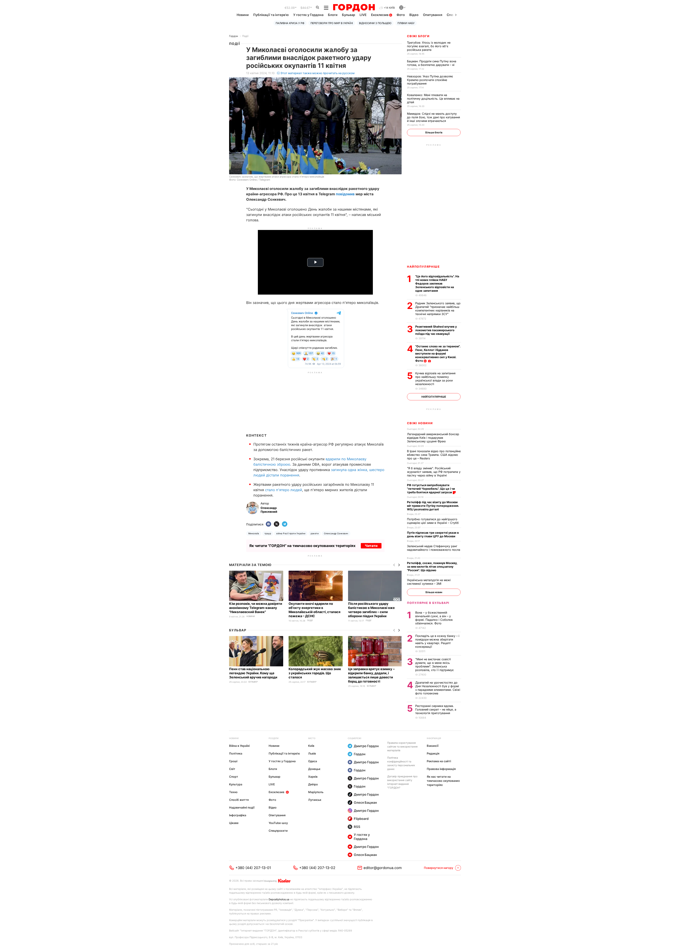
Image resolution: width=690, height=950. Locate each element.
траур (267, 533)
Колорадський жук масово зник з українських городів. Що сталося (315, 673)
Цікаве (233, 823)
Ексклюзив (380, 15)
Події (245, 36)
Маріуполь (315, 792)
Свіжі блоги (418, 36)
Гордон (233, 36)
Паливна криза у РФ (290, 23)
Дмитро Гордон (366, 746)
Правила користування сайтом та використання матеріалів (402, 746)
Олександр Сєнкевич (336, 533)
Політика (235, 753)
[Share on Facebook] (268, 524)
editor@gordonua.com (383, 868)
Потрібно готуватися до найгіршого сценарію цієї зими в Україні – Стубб (433, 521)
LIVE (363, 15)
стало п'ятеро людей (283, 490)
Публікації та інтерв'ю (271, 15)
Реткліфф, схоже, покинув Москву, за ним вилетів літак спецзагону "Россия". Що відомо (432, 566)
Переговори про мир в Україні (331, 23)
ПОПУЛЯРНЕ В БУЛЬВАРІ (428, 603)
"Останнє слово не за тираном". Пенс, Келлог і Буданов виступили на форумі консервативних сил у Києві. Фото (437, 353)
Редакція (433, 753)
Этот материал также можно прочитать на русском (317, 73)
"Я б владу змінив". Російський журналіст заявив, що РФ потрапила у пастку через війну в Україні (434, 471)
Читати (371, 546)
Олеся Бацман (365, 802)
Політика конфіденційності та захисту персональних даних (401, 763)
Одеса (312, 761)
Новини (243, 15)
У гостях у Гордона (308, 15)
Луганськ (314, 800)
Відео (413, 15)
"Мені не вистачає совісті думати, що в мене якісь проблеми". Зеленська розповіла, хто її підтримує (435, 664)
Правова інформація (441, 769)
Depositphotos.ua (279, 899)
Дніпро (313, 784)
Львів (312, 753)
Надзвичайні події (241, 807)
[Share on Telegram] (284, 524)
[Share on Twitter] (276, 524)
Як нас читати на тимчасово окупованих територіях (443, 781)
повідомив (345, 194)
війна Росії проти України (290, 533)
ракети (315, 533)
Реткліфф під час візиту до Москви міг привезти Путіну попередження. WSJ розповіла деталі (433, 505)
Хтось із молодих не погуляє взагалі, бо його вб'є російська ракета (428, 46)
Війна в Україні (239, 746)
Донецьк (314, 769)
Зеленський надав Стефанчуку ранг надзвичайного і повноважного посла (433, 549)
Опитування (432, 15)
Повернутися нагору (438, 868)
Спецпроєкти (278, 830)
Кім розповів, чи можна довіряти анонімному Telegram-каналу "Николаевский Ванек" (255, 608)
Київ (311, 746)
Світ (232, 769)
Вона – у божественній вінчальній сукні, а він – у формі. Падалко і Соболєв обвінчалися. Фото (434, 618)
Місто (311, 738)
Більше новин (434, 592)
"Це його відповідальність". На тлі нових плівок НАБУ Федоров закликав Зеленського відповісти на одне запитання (437, 283)
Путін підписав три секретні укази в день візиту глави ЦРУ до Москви (433, 534)
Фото (401, 15)
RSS (357, 827)
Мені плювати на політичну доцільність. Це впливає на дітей (433, 98)
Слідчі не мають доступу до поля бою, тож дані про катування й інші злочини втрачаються (433, 117)
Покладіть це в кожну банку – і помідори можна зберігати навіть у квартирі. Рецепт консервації (437, 641)
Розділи (274, 738)
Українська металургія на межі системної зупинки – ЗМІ (429, 581)
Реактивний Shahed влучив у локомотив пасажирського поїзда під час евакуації (436, 330)
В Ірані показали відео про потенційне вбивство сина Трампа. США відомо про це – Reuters (434, 454)
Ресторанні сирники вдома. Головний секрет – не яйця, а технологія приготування (435, 709)
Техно (233, 792)
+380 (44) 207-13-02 (317, 868)
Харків (313, 776)
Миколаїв (253, 533)
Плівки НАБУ (406, 23)
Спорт (233, 776)
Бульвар (348, 15)
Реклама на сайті (439, 761)
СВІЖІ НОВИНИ (420, 423)
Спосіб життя (239, 800)
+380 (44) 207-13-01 (253, 868)
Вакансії (432, 746)
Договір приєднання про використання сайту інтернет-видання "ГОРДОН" (402, 782)
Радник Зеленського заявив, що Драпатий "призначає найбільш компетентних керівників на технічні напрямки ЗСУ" (438, 308)
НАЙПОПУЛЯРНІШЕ (423, 266)
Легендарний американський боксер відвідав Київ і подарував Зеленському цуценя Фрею (433, 437)
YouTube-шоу (278, 823)
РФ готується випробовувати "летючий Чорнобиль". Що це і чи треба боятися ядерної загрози (431, 488)
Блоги (332, 15)
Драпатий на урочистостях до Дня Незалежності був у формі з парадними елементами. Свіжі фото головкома (437, 688)
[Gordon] (354, 8)
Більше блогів (433, 132)
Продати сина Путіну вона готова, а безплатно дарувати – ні (431, 63)
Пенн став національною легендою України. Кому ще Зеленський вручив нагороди (254, 673)
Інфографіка (237, 815)
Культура (235, 784)
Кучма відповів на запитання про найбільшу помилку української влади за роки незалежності (435, 378)
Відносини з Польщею (375, 23)
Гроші (233, 761)
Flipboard (361, 819)
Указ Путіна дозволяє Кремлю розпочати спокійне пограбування (430, 79)
